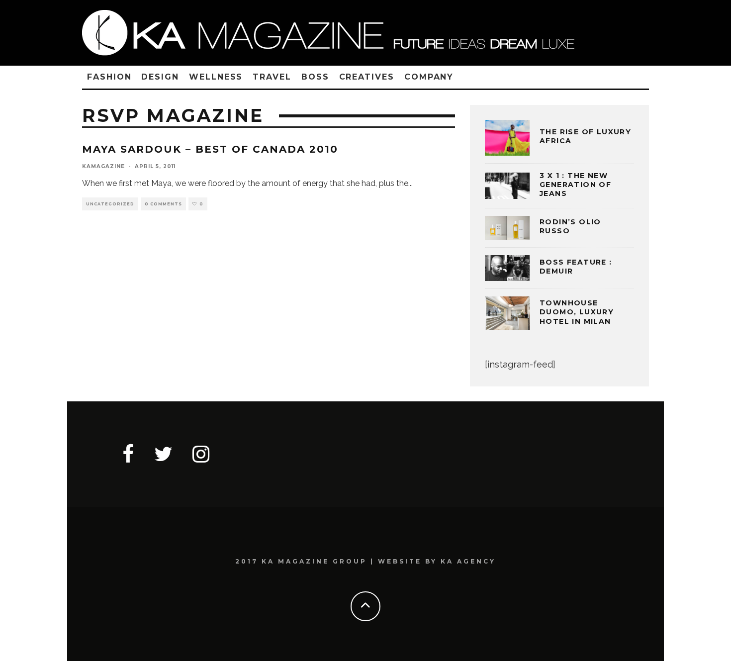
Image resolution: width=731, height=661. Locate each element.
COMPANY (429, 77)
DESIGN (160, 77)
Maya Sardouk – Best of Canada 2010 (210, 149)
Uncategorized (110, 203)
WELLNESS (216, 77)
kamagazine (103, 166)
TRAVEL (272, 77)
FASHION (109, 77)
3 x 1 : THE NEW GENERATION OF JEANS (575, 184)
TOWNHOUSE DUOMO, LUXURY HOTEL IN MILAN (577, 311)
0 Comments (163, 203)
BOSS (315, 77)
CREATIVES (366, 77)
